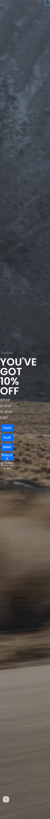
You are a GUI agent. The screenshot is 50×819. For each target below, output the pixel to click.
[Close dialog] (47, 3)
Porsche (7, 457)
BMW (7, 447)
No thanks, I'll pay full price (7, 465)
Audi (7, 437)
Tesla (7, 428)
